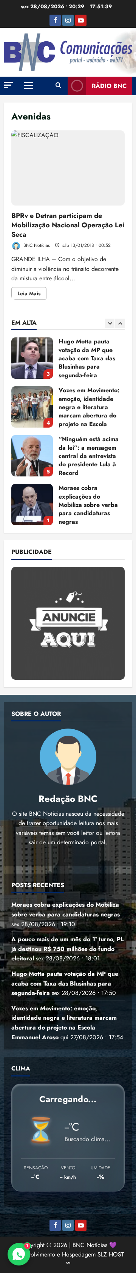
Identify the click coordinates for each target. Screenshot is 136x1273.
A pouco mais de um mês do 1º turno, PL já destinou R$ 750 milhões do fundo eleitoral (67, 949)
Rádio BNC (109, 86)
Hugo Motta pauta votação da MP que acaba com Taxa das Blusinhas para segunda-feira (32, 358)
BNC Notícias (36, 245)
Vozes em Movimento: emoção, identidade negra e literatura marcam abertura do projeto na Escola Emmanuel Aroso (32, 407)
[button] (8, 85)
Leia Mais (31, 294)
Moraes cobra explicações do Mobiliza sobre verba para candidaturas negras (32, 504)
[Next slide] (120, 323)
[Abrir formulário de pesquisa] (58, 86)
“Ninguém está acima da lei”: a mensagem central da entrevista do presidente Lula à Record (32, 455)
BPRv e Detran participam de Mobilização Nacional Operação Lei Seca (68, 168)
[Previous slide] (109, 323)
